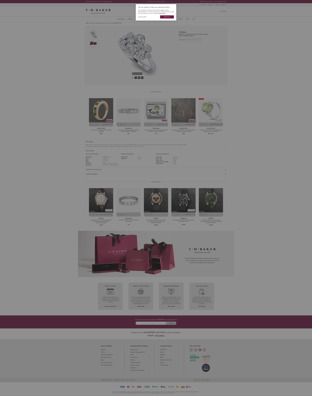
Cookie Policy (161, 13)
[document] (156, 12)
